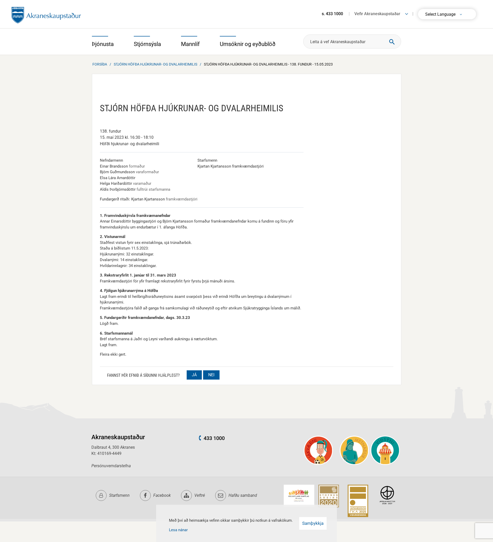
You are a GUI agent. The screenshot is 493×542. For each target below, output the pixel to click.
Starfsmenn (119, 495)
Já (194, 374)
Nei (211, 374)
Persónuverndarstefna (111, 465)
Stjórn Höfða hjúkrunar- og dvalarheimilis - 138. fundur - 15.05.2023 (268, 64)
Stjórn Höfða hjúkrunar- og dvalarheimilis (155, 64)
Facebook (162, 495)
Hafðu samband (243, 495)
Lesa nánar (178, 530)
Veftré (199, 495)
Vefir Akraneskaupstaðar (377, 13)
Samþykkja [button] (313, 523)
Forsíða (99, 64)
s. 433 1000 (332, 13)
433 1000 (214, 438)
